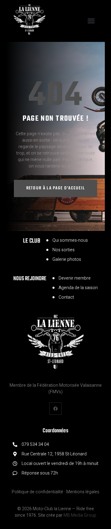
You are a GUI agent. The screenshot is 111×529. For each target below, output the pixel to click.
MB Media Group (80, 515)
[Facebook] (55, 408)
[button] (91, 21)
